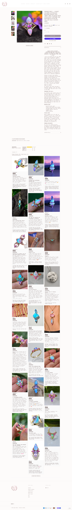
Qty (45, 30)
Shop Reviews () (24, 154)
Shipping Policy (47, 132)
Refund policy (30, 492)
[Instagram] (48, 488)
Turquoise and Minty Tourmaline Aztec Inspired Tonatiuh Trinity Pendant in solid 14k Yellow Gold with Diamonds (19, 231)
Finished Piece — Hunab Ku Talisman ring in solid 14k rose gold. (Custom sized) (35, 263)
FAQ (28, 495)
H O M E (23, 3)
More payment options (52, 40)
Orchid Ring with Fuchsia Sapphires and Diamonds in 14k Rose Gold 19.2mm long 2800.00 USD (19, 456)
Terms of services (31, 489)
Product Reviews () (16, 154)
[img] (16, 147)
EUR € (12, 503)
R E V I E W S (47, 3)
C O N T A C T (39, 3)
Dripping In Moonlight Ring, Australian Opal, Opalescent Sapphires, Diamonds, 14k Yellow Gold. (52, 464)
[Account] (65, 4)
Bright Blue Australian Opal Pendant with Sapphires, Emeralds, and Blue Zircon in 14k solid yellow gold (19, 301)
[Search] (67, 4)
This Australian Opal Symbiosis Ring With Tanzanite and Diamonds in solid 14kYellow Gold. (35, 438)
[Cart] (70, 4)
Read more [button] (31, 298)
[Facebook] (47, 488)
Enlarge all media (29, 45)
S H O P (28, 3)
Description (46, 47)
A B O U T (33, 3)
